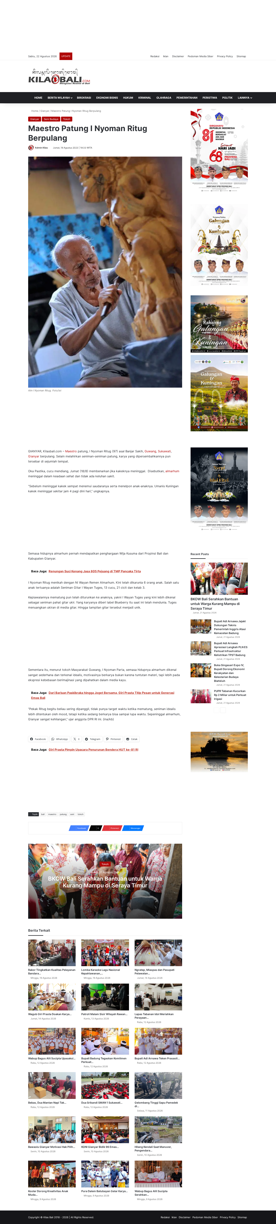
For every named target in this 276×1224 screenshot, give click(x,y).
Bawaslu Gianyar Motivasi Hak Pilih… (51, 1146)
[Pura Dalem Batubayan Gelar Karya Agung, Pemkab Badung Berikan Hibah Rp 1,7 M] (105, 1174)
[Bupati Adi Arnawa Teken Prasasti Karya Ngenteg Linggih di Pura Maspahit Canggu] (158, 1041)
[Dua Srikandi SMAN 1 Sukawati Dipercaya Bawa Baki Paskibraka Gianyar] (105, 1085)
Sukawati (164, 451)
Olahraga (163, 97)
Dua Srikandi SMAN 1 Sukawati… (101, 1102)
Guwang (150, 451)
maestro (52, 814)
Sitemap (241, 56)
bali (43, 814)
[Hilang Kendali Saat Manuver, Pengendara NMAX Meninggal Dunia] (158, 1129)
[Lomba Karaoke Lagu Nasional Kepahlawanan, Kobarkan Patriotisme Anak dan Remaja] (105, 953)
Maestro (71, 451)
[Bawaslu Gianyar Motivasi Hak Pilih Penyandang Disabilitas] (52, 1129)
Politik (227, 97)
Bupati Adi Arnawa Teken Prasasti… (157, 1058)
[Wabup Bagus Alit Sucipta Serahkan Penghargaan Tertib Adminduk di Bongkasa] (158, 1174)
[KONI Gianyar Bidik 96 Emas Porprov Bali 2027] (105, 1129)
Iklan (165, 56)
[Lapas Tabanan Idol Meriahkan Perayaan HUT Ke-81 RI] (158, 997)
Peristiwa (210, 97)
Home (38, 97)
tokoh (81, 814)
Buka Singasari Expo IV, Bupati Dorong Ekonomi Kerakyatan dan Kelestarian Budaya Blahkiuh (229, 672)
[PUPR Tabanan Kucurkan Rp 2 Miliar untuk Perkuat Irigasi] (201, 696)
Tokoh (66, 119)
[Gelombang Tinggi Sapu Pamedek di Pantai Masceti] (158, 1085)
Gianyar (44, 110)
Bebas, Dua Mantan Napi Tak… (47, 1102)
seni (72, 814)
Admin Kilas (41, 147)
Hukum (128, 97)
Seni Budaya (51, 119)
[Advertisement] (138, 26)
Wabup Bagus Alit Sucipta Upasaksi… (51, 1058)
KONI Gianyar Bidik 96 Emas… (100, 1146)
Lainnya (243, 97)
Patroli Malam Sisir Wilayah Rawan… (104, 1014)
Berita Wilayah (59, 97)
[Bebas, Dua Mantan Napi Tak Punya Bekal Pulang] (52, 1085)
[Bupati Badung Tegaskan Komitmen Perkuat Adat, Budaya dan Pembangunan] (105, 1041)
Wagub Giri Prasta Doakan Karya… (50, 1014)
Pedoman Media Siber (200, 56)
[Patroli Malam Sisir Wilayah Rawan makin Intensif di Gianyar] (105, 997)
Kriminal (144, 97)
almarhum (172, 471)
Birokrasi (84, 97)
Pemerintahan (186, 97)
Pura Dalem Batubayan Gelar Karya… (104, 1191)
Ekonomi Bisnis (107, 97)
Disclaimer (178, 56)
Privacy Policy (225, 56)
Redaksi (154, 56)
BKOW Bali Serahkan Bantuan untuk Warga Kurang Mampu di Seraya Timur (105, 882)
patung (63, 814)
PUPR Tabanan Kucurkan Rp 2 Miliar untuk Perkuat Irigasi (230, 694)
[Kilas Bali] (59, 76)
